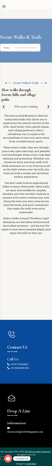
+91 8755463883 (19, 364)
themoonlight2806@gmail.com (25, 431)
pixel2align (31, 463)
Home (7, 47)
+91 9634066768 (19, 368)
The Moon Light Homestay (38, 451)
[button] (3, 106)
